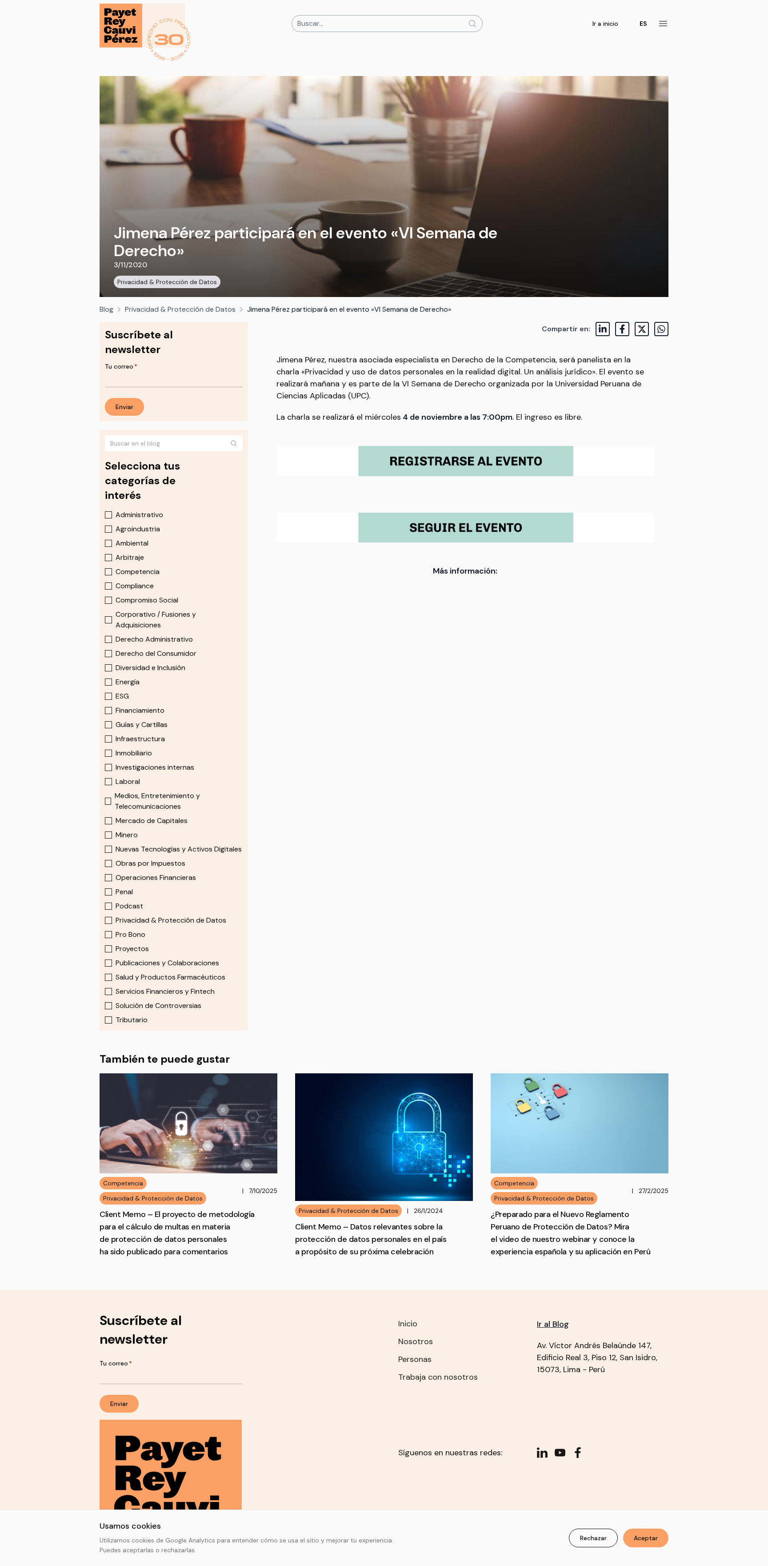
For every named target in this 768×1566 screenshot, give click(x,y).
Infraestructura (140, 738)
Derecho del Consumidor (156, 653)
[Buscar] (234, 443)
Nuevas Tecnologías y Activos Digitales (179, 849)
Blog (106, 309)
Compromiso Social (147, 600)
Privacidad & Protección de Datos (167, 282)
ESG (122, 696)
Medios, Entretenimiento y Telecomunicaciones (157, 801)
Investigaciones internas (155, 767)
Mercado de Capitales (152, 820)
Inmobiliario (134, 753)
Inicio (407, 1323)
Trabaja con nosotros (438, 1377)
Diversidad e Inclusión (150, 667)
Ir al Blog (553, 1324)
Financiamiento (140, 710)
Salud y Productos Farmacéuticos (170, 977)
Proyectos (132, 948)
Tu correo (121, 366)
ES (643, 24)
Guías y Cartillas (142, 724)
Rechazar (593, 1538)
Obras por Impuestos (150, 863)
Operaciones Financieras (156, 877)
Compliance (135, 585)
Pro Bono (130, 934)
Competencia (138, 571)
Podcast (129, 906)
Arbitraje (130, 557)
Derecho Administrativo (154, 639)
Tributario (132, 1019)
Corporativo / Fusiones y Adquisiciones (156, 620)
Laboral (128, 781)
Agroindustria (138, 529)
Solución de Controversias (158, 1005)
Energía (128, 682)
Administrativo (139, 514)
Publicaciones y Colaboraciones (167, 963)
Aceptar (646, 1538)
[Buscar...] (472, 23)
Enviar (124, 407)
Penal (124, 891)
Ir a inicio (605, 24)
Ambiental (132, 543)
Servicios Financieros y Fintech (165, 991)
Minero (127, 834)
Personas (415, 1359)
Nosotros (415, 1341)
